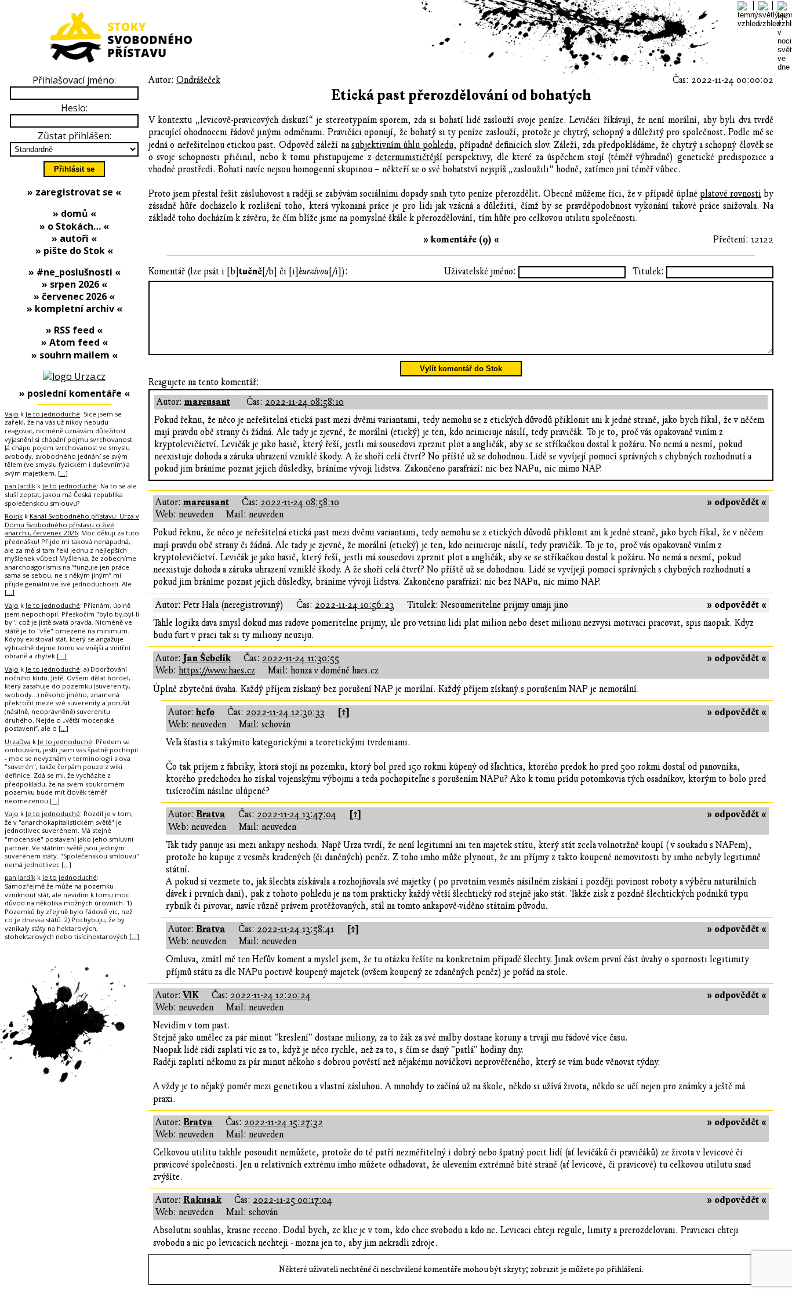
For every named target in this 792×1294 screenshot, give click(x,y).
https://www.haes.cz (217, 670)
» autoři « (74, 238)
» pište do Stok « (74, 250)
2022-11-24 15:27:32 (283, 1122)
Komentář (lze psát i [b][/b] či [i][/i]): (248, 271)
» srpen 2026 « (74, 284)
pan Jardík (20, 485)
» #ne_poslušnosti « (74, 272)
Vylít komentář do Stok (461, 368)
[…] (63, 473)
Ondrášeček (198, 80)
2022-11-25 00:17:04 (292, 1200)
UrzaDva (18, 741)
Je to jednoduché (53, 413)
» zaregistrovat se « (74, 192)
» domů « (74, 213)
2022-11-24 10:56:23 (354, 605)
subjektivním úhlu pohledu (402, 145)
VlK (191, 995)
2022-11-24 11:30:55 (300, 658)
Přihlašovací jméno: (74, 80)
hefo (205, 712)
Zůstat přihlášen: (74, 135)
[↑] (343, 712)
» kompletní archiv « (74, 308)
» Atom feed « (74, 342)
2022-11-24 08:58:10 (304, 402)
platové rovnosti (730, 194)
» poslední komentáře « (74, 393)
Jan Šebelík (207, 658)
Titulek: (648, 271)
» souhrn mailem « (74, 355)
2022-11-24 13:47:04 (296, 814)
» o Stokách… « (74, 226)
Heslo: (74, 108)
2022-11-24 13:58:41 (295, 929)
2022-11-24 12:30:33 (285, 712)
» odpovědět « (736, 502)
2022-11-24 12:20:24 (270, 995)
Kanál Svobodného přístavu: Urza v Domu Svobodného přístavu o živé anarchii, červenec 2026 (72, 524)
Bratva (211, 814)
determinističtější (408, 157)
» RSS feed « (74, 330)
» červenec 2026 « (74, 296)
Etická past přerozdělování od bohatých (461, 95)
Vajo (12, 413)
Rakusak (202, 1200)
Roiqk (14, 516)
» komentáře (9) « (461, 239)
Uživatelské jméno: (480, 271)
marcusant (207, 402)
